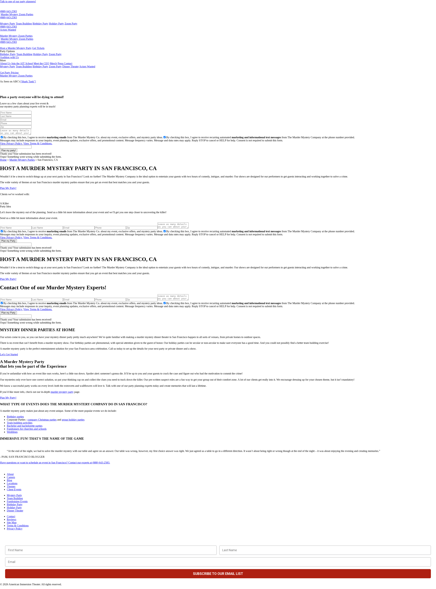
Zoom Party (71, 23)
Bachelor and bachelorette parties (24, 425)
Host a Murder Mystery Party (16, 48)
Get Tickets (38, 48)
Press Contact (65, 63)
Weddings (12, 431)
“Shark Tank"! (28, 81)
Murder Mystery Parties (22, 159)
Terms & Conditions (18, 525)
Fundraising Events (17, 501)
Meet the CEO (41, 63)
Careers (11, 477)
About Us (5, 63)
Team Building (24, 23)
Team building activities (19, 422)
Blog (9, 480)
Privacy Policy (14, 528)
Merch (53, 63)
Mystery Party (7, 23)
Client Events (14, 489)
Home (3, 159)
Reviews (11, 519)
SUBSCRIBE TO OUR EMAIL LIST (218, 574)
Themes (11, 486)
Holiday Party (56, 23)
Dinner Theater (70, 66)
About (10, 474)
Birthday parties (15, 416)
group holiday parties (73, 419)
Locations (12, 483)
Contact (11, 516)
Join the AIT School (22, 63)
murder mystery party (62, 391)
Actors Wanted (8, 29)
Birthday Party (40, 23)
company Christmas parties (42, 419)
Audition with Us (9, 57)
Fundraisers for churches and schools (26, 428)
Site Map (12, 522)
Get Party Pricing (9, 72)
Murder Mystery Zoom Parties (17, 14)
